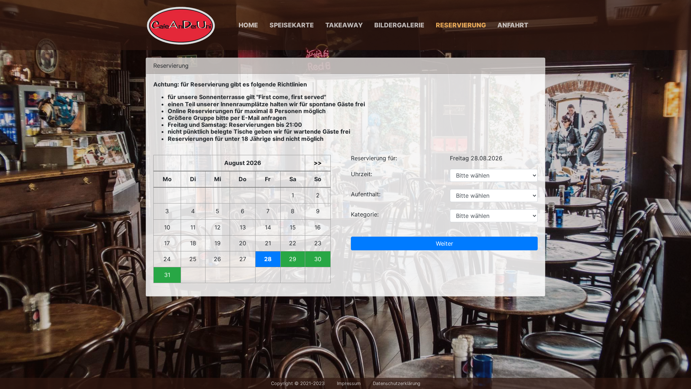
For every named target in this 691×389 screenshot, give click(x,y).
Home (248, 25)
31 (167, 275)
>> (318, 163)
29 (292, 259)
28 (268, 259)
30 (317, 259)
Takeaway (344, 25)
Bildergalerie (399, 25)
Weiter (444, 243)
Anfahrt (512, 25)
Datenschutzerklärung (396, 383)
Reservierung (461, 25)
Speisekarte (292, 25)
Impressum (349, 383)
